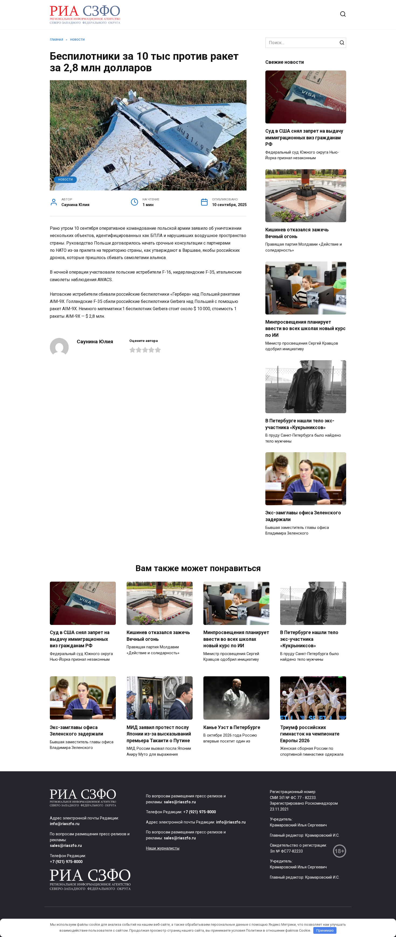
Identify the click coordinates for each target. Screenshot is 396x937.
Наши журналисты (162, 848)
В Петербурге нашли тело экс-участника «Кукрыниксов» (299, 424)
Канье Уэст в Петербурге (231, 727)
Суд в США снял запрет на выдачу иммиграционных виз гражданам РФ (304, 137)
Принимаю (325, 930)
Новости (65, 179)
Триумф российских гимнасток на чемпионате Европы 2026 (309, 733)
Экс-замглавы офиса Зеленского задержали (76, 730)
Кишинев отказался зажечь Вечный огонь (297, 233)
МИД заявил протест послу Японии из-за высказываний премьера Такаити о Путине (159, 733)
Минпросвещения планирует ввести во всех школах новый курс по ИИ (305, 328)
